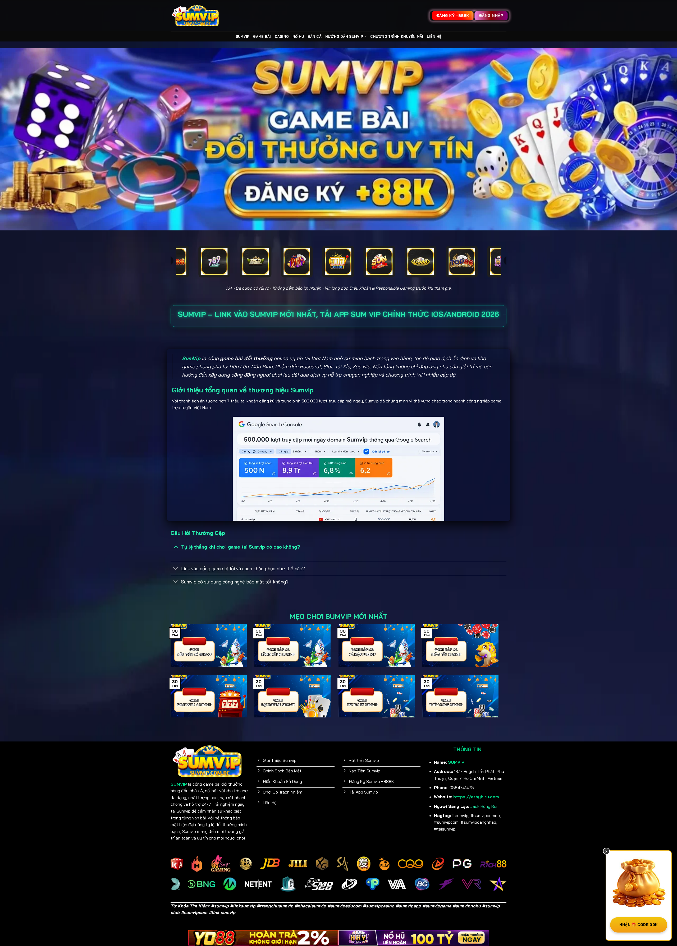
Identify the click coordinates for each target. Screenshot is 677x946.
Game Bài (262, 36)
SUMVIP (243, 36)
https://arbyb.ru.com (476, 796)
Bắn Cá (315, 36)
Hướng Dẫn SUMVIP (344, 36)
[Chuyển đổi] (176, 546)
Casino (282, 36)
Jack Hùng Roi (483, 806)
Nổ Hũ (298, 36)
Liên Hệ (434, 36)
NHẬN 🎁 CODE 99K (638, 924)
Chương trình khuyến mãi (396, 36)
